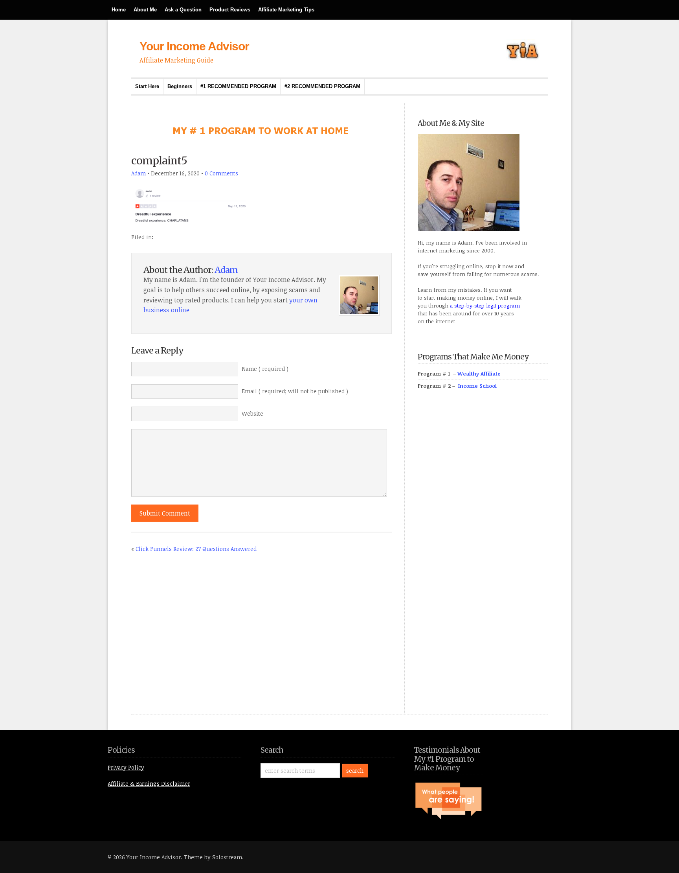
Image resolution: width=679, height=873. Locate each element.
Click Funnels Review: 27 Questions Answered (196, 549)
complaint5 (159, 160)
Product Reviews (229, 10)
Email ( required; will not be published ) (295, 391)
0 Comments (221, 173)
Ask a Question (183, 10)
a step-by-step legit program (484, 305)
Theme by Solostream (213, 857)
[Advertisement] (477, 561)
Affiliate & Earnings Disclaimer (149, 783)
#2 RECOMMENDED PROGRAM (322, 86)
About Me (145, 10)
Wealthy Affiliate (479, 373)
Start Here (147, 86)
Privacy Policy (126, 767)
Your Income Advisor (194, 46)
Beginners (179, 86)
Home (119, 10)
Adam (138, 173)
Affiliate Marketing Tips (286, 10)
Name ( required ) (265, 368)
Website (252, 413)
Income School (477, 385)
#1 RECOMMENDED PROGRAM (238, 86)
